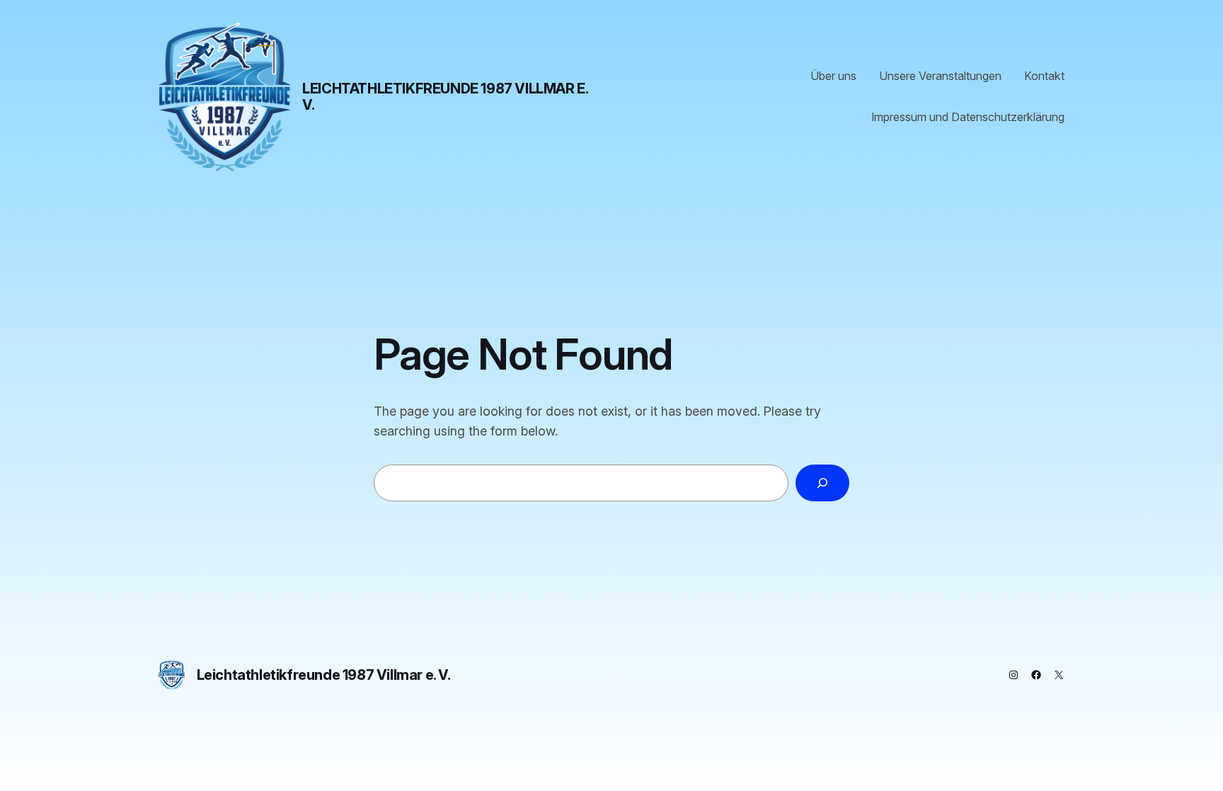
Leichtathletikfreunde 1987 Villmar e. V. (444, 96)
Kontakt (1044, 76)
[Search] (822, 483)
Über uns (833, 76)
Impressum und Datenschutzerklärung (967, 117)
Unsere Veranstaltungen (940, 76)
